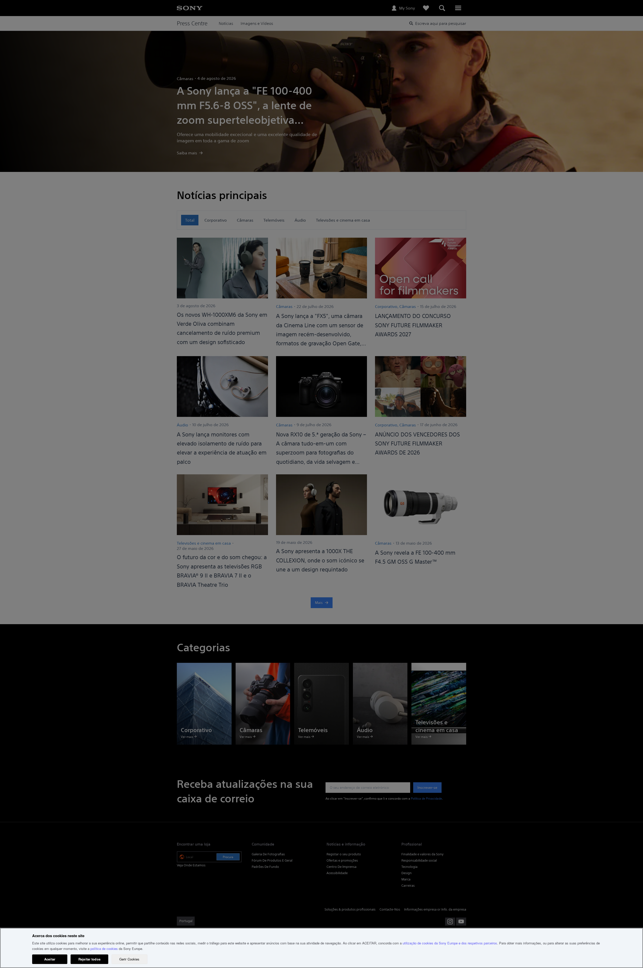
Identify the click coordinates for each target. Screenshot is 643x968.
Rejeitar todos (89, 959)
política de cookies (104, 948)
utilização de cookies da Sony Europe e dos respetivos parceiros (450, 943)
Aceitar (49, 959)
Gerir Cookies (129, 959)
